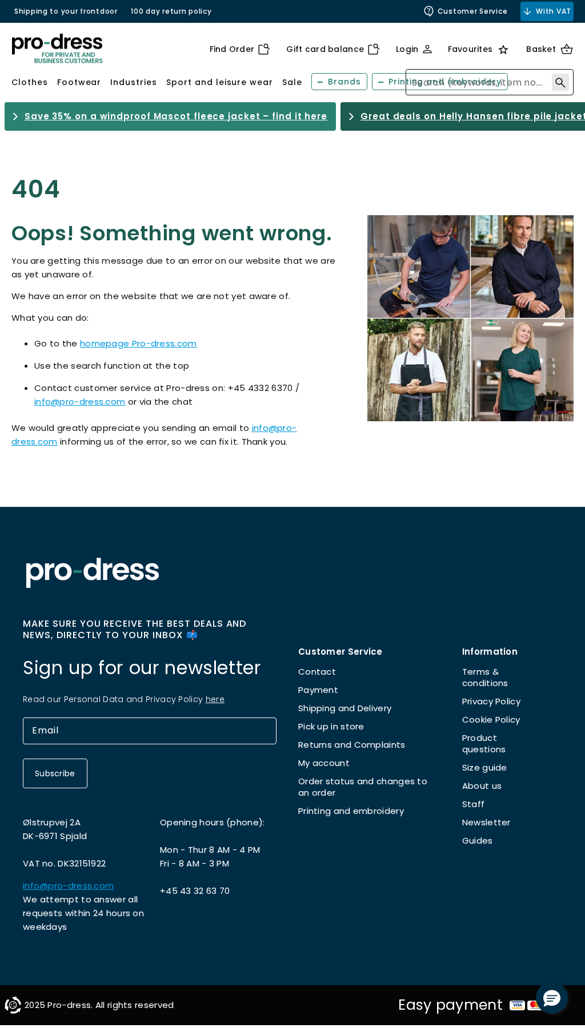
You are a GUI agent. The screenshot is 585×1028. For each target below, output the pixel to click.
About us (482, 786)
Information (490, 652)
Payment (318, 690)
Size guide (484, 767)
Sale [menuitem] (292, 82)
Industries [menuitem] (133, 82)
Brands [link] (344, 81)
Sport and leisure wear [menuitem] (219, 82)
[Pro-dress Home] (57, 49)
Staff (473, 804)
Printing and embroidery (351, 811)
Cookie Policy (491, 719)
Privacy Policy (491, 701)
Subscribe (55, 773)
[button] (552, 998)
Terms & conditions (485, 677)
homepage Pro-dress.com (138, 343)
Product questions (484, 743)
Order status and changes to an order (362, 787)
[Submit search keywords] (560, 82)
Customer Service (473, 11)
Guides (477, 840)
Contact (317, 672)
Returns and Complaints (352, 745)
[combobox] (490, 82)
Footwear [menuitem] (79, 82)
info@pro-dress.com (79, 402)
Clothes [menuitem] (29, 82)
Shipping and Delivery (344, 708)
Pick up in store (331, 726)
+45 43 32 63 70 (195, 891)
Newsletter (486, 822)
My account (324, 763)
